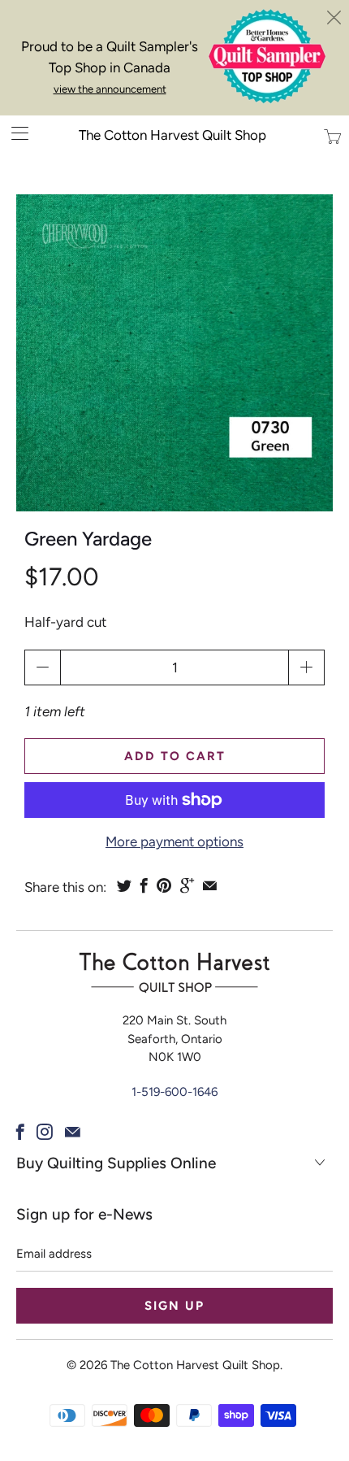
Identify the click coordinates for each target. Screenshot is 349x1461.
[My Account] (14, 132)
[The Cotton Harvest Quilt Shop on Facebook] (20, 1132)
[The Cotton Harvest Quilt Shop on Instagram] (45, 1132)
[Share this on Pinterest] (164, 885)
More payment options (174, 841)
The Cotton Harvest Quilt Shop (172, 135)
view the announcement (110, 89)
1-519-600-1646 (174, 1092)
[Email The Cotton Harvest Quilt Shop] (72, 1132)
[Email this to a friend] (209, 885)
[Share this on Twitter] (124, 885)
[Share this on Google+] (187, 885)
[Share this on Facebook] (144, 885)
